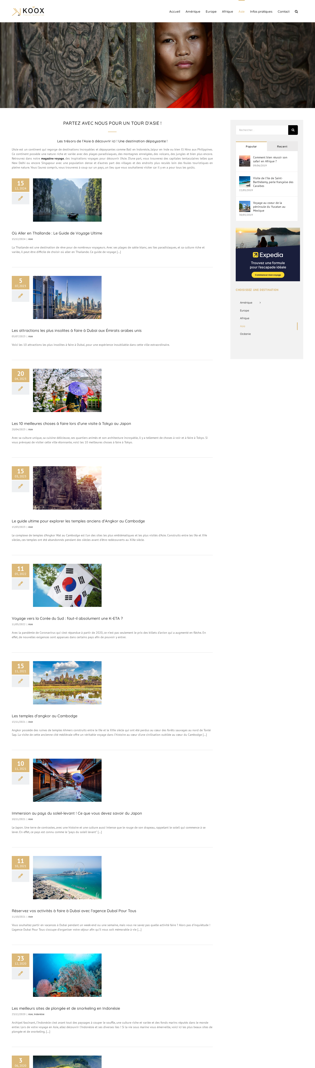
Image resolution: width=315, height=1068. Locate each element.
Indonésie (39, 1014)
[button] (296, 11)
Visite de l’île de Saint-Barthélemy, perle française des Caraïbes (273, 182)
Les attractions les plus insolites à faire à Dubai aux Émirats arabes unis (77, 330)
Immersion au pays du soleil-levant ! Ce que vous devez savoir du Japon (77, 813)
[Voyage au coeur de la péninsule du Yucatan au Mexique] (244, 203)
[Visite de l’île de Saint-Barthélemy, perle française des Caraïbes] (244, 178)
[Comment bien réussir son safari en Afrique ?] (244, 157)
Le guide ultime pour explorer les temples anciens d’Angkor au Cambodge (78, 521)
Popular (251, 146)
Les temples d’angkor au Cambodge (44, 715)
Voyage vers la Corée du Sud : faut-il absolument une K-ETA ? (67, 618)
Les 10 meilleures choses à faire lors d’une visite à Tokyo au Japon (71, 423)
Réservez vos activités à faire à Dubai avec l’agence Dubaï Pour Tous (74, 910)
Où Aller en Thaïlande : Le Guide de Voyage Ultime (57, 233)
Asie (30, 239)
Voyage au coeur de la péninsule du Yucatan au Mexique (269, 206)
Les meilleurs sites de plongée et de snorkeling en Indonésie (66, 1008)
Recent (282, 146)
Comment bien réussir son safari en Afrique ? (270, 159)
